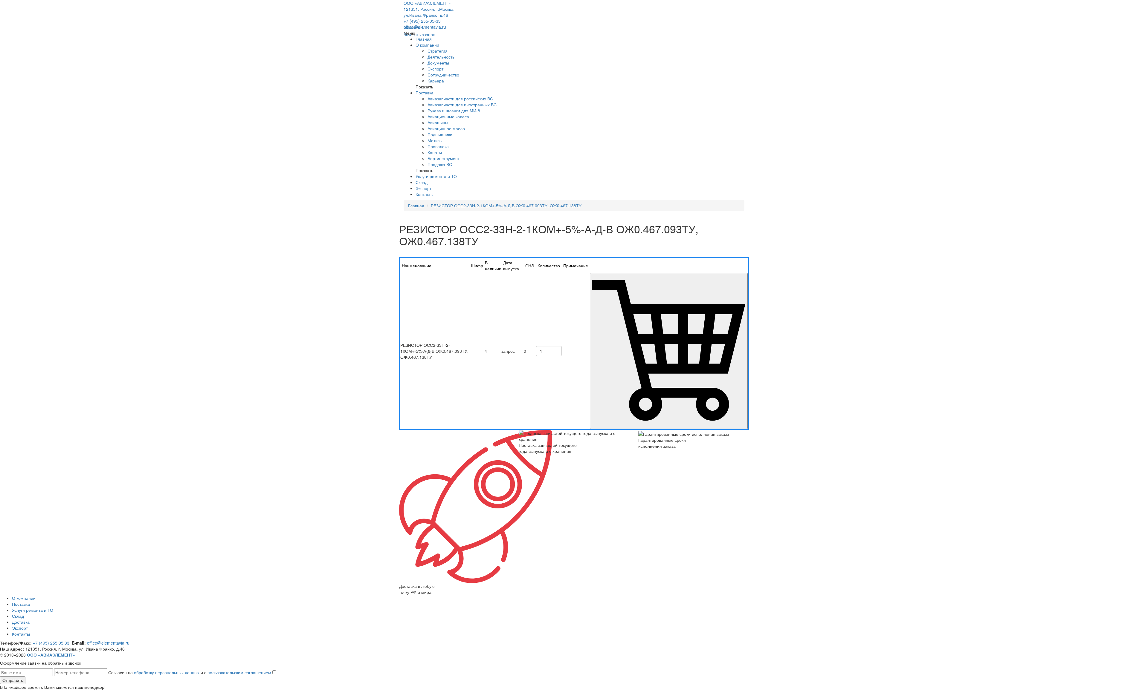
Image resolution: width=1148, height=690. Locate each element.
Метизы (435, 140)
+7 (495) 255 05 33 (51, 643)
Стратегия (438, 51)
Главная (424, 39)
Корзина (414, 27)
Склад (422, 182)
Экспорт (435, 69)
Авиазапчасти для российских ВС (460, 99)
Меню (409, 33)
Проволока (438, 146)
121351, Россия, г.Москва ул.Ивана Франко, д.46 (429, 12)
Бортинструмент (443, 158)
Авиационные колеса (448, 116)
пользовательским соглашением (239, 672)
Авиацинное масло (446, 128)
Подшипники (440, 134)
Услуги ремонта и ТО (436, 176)
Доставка (21, 622)
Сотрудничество (443, 75)
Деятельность (441, 57)
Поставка (424, 93)
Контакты (424, 194)
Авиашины (438, 122)
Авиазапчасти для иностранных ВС (462, 105)
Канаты (435, 152)
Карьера (436, 81)
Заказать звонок (419, 34)
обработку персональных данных (166, 672)
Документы (438, 63)
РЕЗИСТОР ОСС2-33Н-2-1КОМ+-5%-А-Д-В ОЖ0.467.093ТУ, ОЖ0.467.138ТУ (506, 205)
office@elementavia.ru (425, 27)
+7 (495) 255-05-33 (422, 21)
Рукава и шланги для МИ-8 (454, 111)
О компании (427, 45)
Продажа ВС (440, 164)
